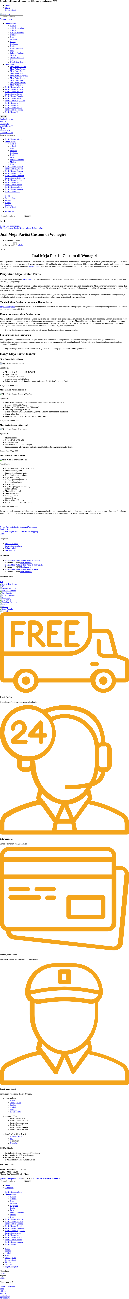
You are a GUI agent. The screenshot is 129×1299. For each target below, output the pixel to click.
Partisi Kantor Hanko (13, 98)
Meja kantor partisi (7, 307)
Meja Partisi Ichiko (17, 78)
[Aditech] (4, 611)
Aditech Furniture (17, 28)
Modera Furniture (17, 57)
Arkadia (13, 30)
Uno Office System (17, 62)
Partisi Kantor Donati (13, 94)
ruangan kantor (35, 266)
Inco (12, 51)
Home (2, 226)
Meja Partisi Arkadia (18, 69)
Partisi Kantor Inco (12, 105)
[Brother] (4, 607)
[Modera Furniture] (8, 588)
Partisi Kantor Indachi (13, 107)
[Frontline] (8, 602)
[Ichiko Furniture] (7, 595)
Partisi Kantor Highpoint (15, 101)
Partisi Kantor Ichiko (13, 103)
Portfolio (13, 1109)
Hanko (12, 42)
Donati (12, 37)
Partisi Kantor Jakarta (22, 228)
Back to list (4, 529)
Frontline (13, 39)
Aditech (13, 26)
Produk (13, 1105)
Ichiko (12, 46)
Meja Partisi (9, 64)
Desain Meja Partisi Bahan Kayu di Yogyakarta (24, 565)
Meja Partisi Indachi (18, 80)
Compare (8, 1264)
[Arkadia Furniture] (6, 609)
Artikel (13, 1107)
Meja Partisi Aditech (18, 67)
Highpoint (14, 44)
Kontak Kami (15, 1112)
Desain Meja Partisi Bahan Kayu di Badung (22, 560)
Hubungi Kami (16, 1136)
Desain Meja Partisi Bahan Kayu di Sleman (22, 569)
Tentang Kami (15, 1103)
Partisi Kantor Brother (14, 92)
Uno (12, 60)
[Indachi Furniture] (8, 591)
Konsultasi (14, 1143)
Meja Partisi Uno (17, 85)
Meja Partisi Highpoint (19, 76)
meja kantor (28, 279)
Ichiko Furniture (16, 48)
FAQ (12, 1138)
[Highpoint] (5, 597)
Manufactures (10, 23)
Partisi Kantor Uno (12, 112)
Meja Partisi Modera (18, 82)
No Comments (26, 562)
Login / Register (11, 1267)
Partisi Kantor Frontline (14, 96)
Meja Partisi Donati (17, 73)
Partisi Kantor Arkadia (14, 89)
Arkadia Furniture (17, 32)
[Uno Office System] (8, 584)
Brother (13, 35)
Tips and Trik (10, 550)
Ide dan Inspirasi (13, 226)
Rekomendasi (37, 228)
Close (2, 534)
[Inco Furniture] (6, 593)
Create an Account (7, 1286)
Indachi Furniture (17, 53)
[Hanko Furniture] (5, 600)
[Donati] (3, 604)
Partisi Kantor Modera (14, 110)
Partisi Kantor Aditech (14, 87)
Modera (13, 55)
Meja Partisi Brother (18, 71)
